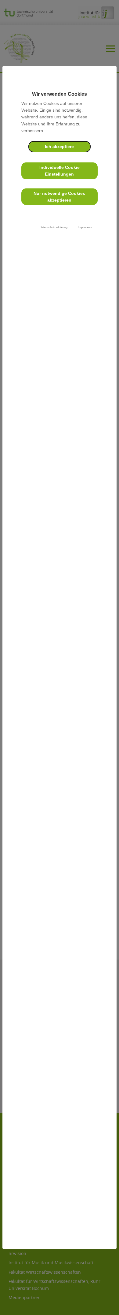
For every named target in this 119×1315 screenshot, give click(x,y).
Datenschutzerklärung (53, 227)
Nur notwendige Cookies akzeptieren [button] (59, 196)
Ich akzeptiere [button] (59, 146)
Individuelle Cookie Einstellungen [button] (59, 170)
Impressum (85, 227)
